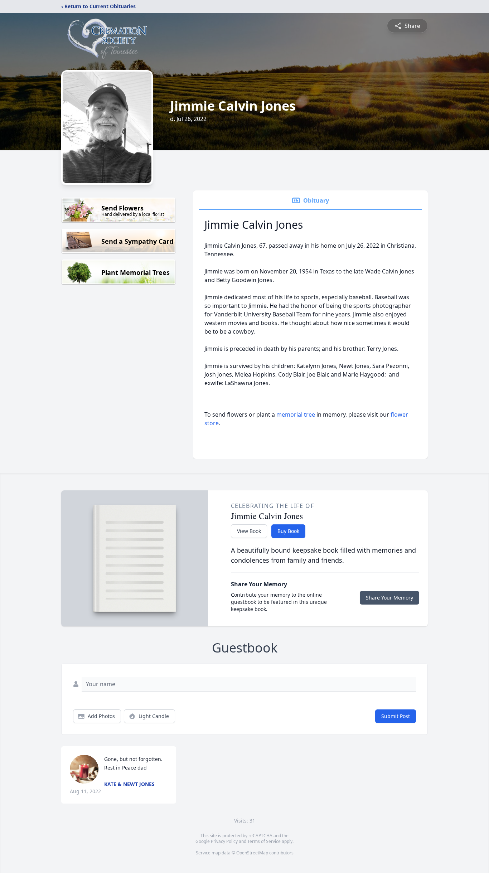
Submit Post (395, 716)
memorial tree (295, 414)
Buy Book (288, 531)
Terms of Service (264, 841)
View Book (249, 531)
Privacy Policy (224, 841)
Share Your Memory (389, 597)
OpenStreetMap (252, 853)
